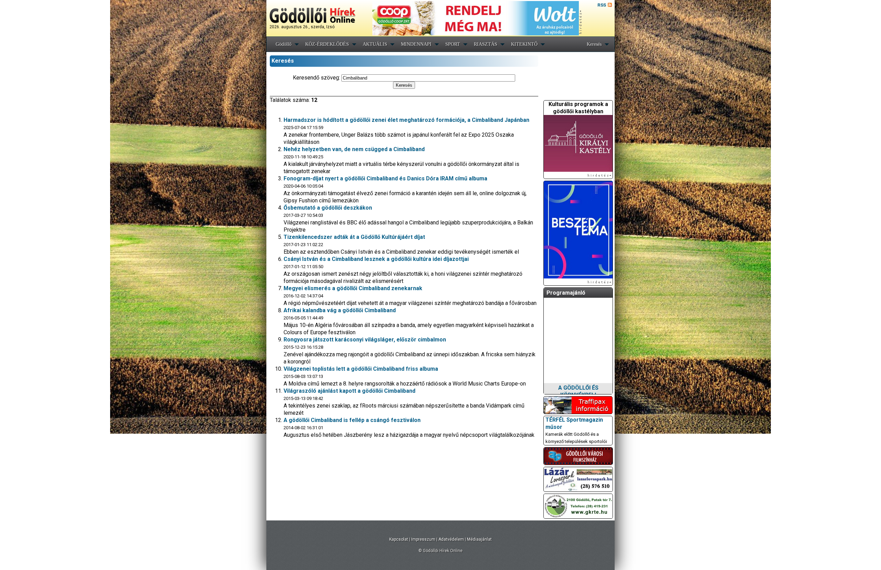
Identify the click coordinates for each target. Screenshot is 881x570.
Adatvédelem (451, 539)
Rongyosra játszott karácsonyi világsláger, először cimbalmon (365, 339)
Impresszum (423, 539)
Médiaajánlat (479, 539)
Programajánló (565, 292)
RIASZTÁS (485, 44)
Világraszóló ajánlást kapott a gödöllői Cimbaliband (349, 391)
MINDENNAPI (416, 44)
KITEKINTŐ (524, 44)
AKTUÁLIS (375, 44)
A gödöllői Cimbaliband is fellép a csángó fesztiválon (352, 420)
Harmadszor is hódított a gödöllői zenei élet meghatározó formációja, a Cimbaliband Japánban (406, 120)
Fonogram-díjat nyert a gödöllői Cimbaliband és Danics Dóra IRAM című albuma (385, 178)
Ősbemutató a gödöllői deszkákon (328, 207)
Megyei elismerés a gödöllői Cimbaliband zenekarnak (353, 288)
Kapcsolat (398, 539)
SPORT (452, 44)
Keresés (594, 44)
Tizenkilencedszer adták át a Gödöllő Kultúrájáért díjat (354, 237)
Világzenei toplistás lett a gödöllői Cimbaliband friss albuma (361, 369)
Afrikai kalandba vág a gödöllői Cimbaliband (340, 310)
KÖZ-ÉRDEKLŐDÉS (327, 44)
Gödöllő (283, 44)
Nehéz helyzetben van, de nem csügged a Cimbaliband (354, 149)
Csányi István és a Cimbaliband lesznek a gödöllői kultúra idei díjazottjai (376, 259)
